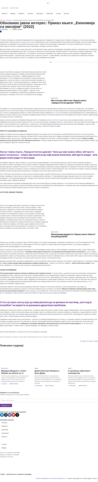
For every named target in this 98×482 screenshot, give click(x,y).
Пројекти (21, 13)
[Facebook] (9, 415)
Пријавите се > (6, 405)
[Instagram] (6, 415)
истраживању (93, 254)
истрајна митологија (27, 42)
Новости (4, 13)
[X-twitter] (17, 415)
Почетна (2, 20)
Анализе (30, 13)
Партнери (49, 13)
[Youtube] (13, 415)
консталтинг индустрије (58, 120)
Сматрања (39, 13)
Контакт (66, 13)
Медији (12, 13)
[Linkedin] (2, 415)
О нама (58, 13)
